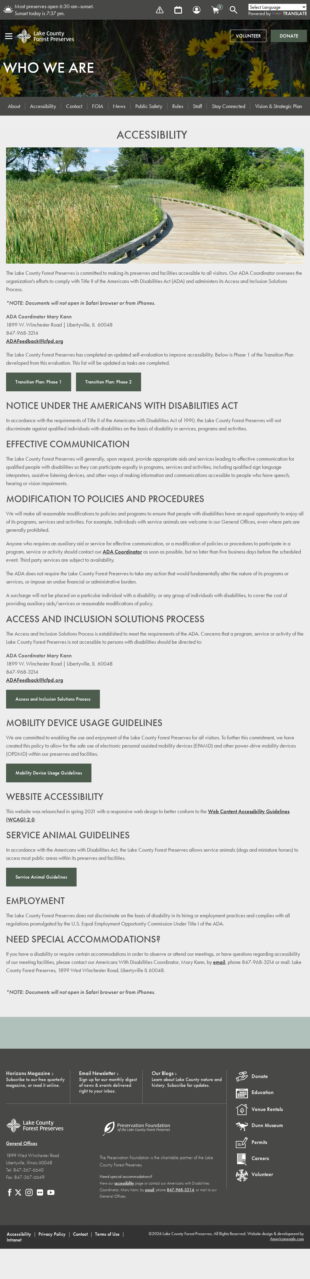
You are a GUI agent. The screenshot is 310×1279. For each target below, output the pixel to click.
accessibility (124, 1183)
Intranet (14, 1240)
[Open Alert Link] (159, 10)
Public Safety (148, 106)
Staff (197, 106)
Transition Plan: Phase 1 (38, 382)
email (219, 962)
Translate (295, 13)
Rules (177, 106)
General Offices (21, 1143)
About (14, 106)
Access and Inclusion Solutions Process (53, 699)
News (119, 106)
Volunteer (248, 36)
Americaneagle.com (287, 1238)
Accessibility (43, 106)
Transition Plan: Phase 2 (108, 382)
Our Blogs (162, 1073)
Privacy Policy (52, 1234)
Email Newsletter (97, 1073)
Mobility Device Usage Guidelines (48, 773)
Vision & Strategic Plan (278, 106)
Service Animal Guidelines (41, 877)
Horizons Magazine (28, 1073)
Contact (74, 106)
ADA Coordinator (122, 551)
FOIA (97, 106)
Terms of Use (107, 1234)
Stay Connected (228, 106)
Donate (289, 36)
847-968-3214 (180, 1189)
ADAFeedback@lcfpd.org (34, 341)
